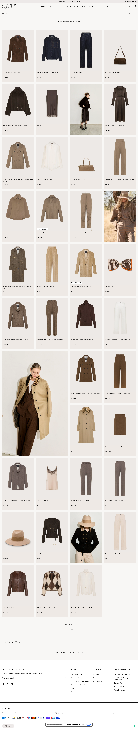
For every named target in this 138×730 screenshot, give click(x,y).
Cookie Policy (119, 687)
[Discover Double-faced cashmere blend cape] (18, 211)
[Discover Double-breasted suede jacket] (18, 50)
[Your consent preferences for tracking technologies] (134, 726)
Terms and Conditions (122, 674)
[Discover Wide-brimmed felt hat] (18, 532)
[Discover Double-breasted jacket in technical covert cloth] (86, 371)
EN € (134, 1)
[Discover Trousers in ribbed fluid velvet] (52, 264)
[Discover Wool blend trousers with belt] (86, 478)
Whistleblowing (119, 690)
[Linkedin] (12, 684)
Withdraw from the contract (81, 681)
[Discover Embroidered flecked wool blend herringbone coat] (18, 264)
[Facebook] (3, 684)
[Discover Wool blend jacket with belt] (52, 532)
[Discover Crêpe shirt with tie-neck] (52, 157)
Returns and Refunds (78, 685)
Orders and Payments (78, 678)
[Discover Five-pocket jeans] (86, 50)
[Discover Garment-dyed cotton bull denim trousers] (120, 318)
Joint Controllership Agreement (121, 679)
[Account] (130, 6)
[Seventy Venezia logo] (19, 6)
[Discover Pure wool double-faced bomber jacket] (18, 104)
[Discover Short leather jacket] (18, 585)
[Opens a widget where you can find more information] (8, 726)
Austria (4, 708)
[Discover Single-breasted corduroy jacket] (86, 264)
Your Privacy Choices (76, 725)
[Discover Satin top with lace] (52, 478)
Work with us (97, 681)
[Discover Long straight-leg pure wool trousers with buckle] (52, 318)
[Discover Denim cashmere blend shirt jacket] (52, 50)
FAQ (72, 688)
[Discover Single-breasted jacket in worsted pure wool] (18, 318)
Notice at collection (55, 725)
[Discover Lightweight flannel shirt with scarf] (52, 211)
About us (96, 674)
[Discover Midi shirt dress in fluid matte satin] (120, 104)
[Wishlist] (124, 6)
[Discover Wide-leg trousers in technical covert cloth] (120, 371)
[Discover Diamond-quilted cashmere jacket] (52, 585)
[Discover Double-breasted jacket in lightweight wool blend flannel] (18, 157)
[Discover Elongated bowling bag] (86, 157)
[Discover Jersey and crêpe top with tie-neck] (86, 585)
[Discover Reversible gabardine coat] (86, 425)
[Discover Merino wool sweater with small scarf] (86, 318)
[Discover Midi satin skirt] (52, 104)
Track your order (76, 674)
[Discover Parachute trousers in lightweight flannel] (86, 211)
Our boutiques (98, 678)
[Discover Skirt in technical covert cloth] (120, 425)
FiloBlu (116, 713)
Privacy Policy (119, 683)
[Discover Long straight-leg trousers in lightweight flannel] (120, 157)
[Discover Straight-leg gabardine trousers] (120, 478)
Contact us (75, 692)
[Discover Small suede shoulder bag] (120, 50)
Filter (6, 14)
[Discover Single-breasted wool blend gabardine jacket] (18, 478)
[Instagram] (7, 684)
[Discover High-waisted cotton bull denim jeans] (120, 532)
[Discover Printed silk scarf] (120, 264)
